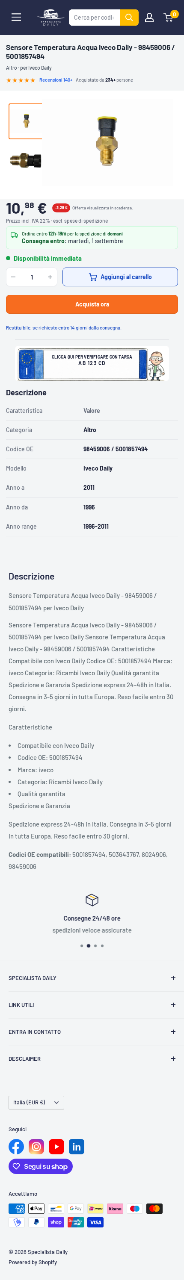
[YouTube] (56, 1146)
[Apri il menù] (16, 17)
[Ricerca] (129, 17)
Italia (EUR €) (29, 1102)
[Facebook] (16, 1146)
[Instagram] (36, 1146)
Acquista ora (92, 304)
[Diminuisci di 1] (13, 277)
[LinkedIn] (76, 1146)
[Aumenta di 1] (50, 277)
